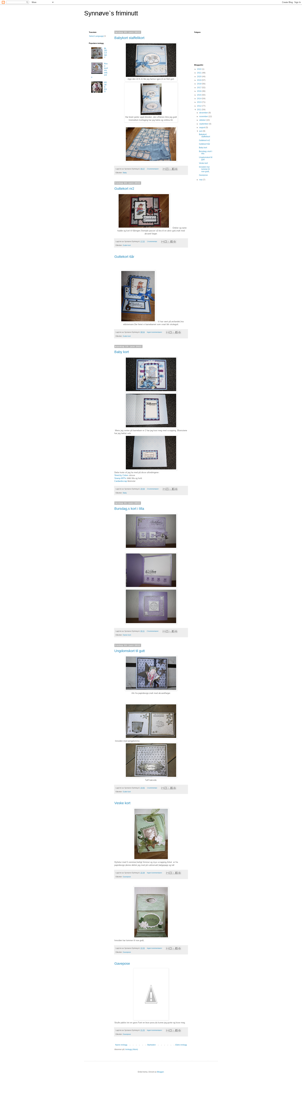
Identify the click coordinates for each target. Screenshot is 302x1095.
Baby (125, 173)
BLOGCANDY (105, 53)
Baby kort (121, 352)
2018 (199, 84)
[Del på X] (170, 169)
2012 (199, 106)
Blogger (160, 1072)
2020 (199, 76)
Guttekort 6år (124, 257)
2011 (199, 109)
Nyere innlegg (121, 1045)
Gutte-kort (127, 245)
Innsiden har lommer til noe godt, (204, 169)
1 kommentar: (152, 241)
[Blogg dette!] (167, 169)
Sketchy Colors (121, 475)
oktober (202, 120)
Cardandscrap (120, 481)
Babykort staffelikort (129, 38)
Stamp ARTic (120, 478)
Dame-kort (127, 635)
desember (203, 113)
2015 (199, 95)
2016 (199, 91)
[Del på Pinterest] (176, 169)
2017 (199, 87)
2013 (199, 102)
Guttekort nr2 (124, 189)
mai (201, 180)
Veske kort (122, 803)
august (202, 127)
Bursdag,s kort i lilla (129, 509)
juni (201, 131)
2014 (199, 98)
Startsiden (151, 1045)
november (203, 116)
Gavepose (127, 877)
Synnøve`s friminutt (111, 13)
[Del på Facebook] (173, 169)
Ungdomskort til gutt (129, 651)
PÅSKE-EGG (105, 87)
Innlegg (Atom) (131, 1049)
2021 (199, 73)
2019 (199, 80)
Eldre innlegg (181, 1045)
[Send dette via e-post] (164, 169)
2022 (199, 69)
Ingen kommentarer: (155, 332)
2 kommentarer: (153, 169)
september (204, 124)
